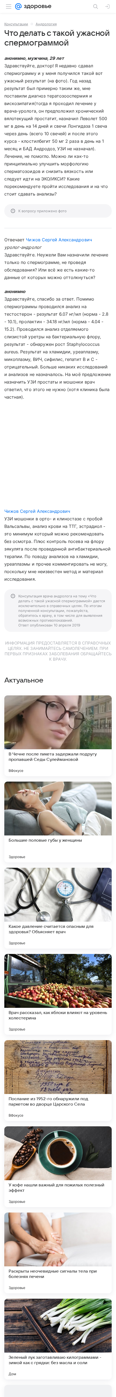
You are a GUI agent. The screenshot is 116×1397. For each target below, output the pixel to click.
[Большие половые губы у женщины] (58, 822)
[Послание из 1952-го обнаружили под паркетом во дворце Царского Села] (58, 1080)
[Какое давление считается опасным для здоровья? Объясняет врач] (58, 908)
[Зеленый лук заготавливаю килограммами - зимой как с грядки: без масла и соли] (58, 1339)
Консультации (16, 24)
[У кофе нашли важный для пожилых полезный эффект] (58, 1166)
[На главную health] (37, 6)
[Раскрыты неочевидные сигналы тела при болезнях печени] (58, 1253)
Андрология (46, 24)
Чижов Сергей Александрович (59, 239)
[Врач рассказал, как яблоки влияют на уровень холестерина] (58, 994)
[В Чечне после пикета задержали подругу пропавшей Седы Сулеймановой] (58, 735)
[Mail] (18, 6)
